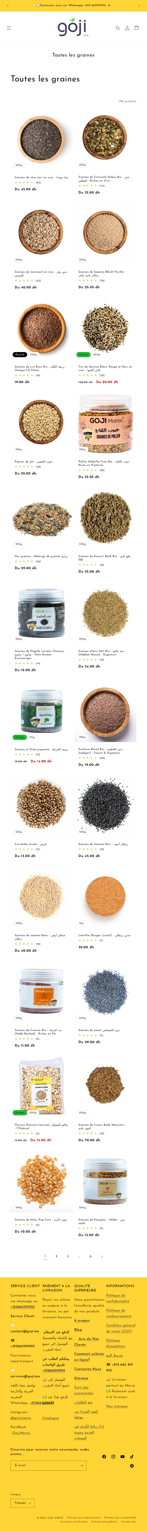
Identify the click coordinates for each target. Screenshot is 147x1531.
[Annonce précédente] (8, 6)
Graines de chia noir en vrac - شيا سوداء (41, 177)
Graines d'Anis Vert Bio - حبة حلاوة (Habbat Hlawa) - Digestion (101, 653)
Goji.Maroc (21, 1433)
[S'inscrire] (81, 1466)
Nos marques (117, 1406)
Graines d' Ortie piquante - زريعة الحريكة (41, 749)
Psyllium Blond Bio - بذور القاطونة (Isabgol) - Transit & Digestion (100, 751)
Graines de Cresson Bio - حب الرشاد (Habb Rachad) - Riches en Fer (38, 1032)
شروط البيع (114, 1355)
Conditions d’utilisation (74, 1522)
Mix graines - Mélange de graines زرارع (41, 556)
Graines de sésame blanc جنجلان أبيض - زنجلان (40, 937)
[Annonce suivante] (139, 6)
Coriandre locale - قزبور (31, 844)
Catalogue (50, 1418)
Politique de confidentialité (120, 1518)
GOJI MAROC (55, 1518)
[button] (8, 27)
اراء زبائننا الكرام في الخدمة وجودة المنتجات (89, 1432)
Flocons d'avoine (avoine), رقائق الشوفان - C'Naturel (41, 1127)
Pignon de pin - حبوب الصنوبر (33, 461)
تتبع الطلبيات (83, 1402)
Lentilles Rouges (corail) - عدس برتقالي (104, 935)
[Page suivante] (101, 1256)
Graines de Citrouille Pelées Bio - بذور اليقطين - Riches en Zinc (103, 179)
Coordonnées (128, 1522)
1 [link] (45, 1256)
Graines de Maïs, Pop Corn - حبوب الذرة (41, 1219)
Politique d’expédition (104, 1522)
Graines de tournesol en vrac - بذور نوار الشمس (41, 274)
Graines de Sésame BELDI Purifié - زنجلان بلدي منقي (102, 274)
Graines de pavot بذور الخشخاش (99, 1030)
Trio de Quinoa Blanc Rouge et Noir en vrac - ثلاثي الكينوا (105, 368)
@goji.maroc (21, 1418)
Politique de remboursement (83, 1518)
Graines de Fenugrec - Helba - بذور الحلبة (101, 1221)
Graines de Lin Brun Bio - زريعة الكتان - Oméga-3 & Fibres (40, 368)
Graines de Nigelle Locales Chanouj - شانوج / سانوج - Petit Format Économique (40, 655)
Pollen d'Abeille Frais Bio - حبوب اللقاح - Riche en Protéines (104, 463)
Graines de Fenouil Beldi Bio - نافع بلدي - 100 (104, 558)
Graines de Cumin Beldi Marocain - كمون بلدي (102, 1127)
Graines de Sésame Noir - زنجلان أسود (103, 844)
